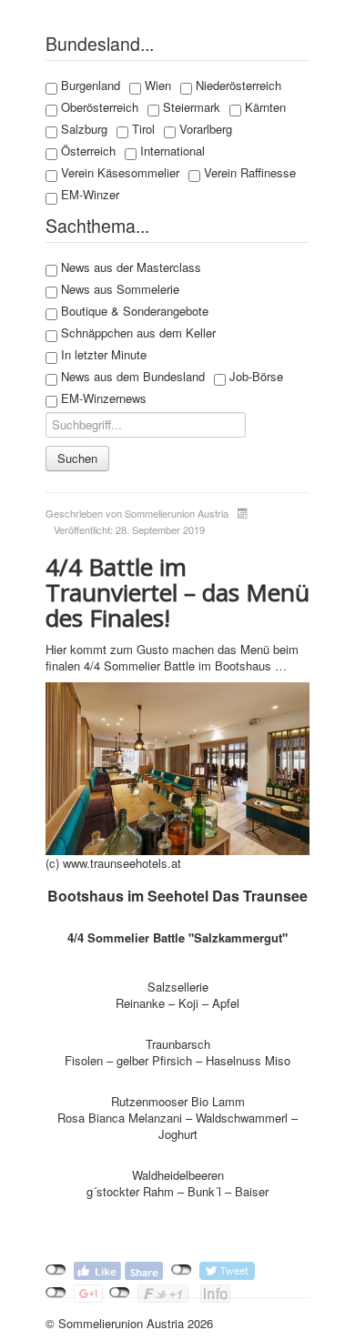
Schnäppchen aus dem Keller (136, 333)
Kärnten (263, 107)
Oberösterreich (97, 107)
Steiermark (189, 107)
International (171, 151)
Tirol (141, 129)
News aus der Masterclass (129, 267)
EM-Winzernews (102, 398)
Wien (156, 85)
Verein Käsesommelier (118, 173)
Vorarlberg (204, 129)
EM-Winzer (88, 194)
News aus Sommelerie (118, 289)
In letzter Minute (102, 355)
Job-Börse (254, 376)
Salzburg (82, 129)
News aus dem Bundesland (131, 376)
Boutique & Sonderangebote (132, 311)
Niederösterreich (236, 85)
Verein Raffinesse (248, 173)
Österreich (86, 151)
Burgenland (88, 85)
